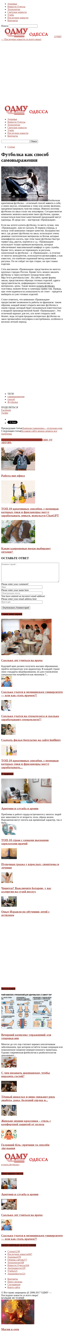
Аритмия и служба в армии (19, 808)
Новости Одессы (16, 6)
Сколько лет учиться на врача (22, 660)
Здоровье (12, 3)
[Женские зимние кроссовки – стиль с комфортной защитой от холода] (9, 1115)
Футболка (12, 402)
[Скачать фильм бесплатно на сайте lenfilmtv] (8, 734)
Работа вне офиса (13, 475)
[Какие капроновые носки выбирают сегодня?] (18, 542)
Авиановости (16, 1273)
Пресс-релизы (14, 1281)
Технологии (13, 9)
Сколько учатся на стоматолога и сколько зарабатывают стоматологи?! (30, 717)
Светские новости (17, 12)
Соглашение (14, 1284)
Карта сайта (13, 1287)
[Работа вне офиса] (18, 469)
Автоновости (16, 1268)
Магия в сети (10, 1329)
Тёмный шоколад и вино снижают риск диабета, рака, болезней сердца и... (28, 1098)
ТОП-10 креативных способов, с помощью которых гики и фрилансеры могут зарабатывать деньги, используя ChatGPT (30, 512)
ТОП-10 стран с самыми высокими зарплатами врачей (25, 842)
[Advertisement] (32, 72)
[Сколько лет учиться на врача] (26, 654)
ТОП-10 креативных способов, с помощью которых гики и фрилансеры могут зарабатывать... (30, 764)
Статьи (11, 147)
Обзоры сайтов (17, 1259)
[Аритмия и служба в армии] (26, 802)
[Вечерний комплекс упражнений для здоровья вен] (26, 1029)
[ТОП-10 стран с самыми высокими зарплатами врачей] (9, 834)
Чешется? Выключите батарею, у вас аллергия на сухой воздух (26, 890)
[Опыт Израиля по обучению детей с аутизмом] (9, 905)
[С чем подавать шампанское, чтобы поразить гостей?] (9, 1066)
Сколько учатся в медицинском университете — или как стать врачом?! (32, 693)
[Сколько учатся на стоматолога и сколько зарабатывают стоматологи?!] (6, 710)
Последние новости (17, 17)
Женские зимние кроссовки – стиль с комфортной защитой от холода (26, 1122)
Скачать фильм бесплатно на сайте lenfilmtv (31, 740)
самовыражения (15, 396)
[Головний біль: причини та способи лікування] (9, 1138)
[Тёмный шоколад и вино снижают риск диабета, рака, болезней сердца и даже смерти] (9, 1091)
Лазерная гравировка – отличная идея (42, 428)
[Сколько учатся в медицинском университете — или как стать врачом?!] (6, 686)
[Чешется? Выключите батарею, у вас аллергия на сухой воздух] (7, 882)
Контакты (12, 20)
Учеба (10, 15)
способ (11, 399)
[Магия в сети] (17, 1323)
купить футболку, (10, 1164)
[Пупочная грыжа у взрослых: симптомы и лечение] (9, 858)
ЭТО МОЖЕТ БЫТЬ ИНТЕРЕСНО (21, 439)
